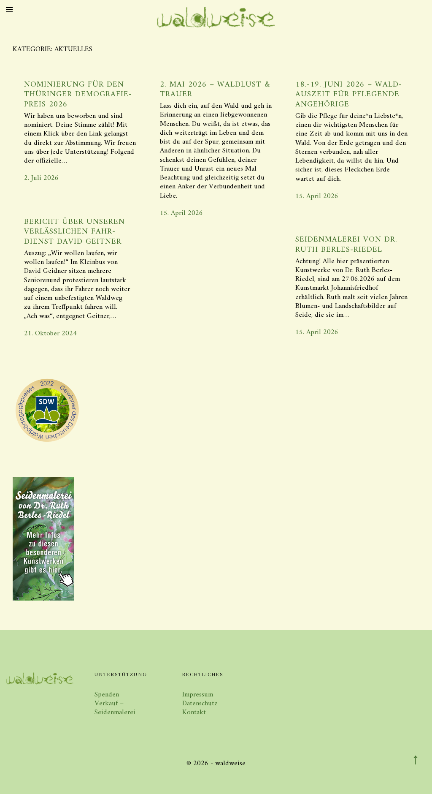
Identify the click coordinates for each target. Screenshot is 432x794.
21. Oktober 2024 (50, 333)
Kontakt (194, 712)
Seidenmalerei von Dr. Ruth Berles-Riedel (346, 245)
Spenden (106, 694)
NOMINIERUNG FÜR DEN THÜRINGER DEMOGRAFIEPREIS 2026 (78, 95)
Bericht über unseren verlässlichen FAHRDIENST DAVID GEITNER (74, 232)
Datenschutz (199, 703)
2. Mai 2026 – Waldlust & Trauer (215, 90)
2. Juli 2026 (41, 178)
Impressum (197, 694)
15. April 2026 (181, 213)
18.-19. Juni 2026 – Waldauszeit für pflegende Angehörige (348, 95)
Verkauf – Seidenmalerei (114, 708)
